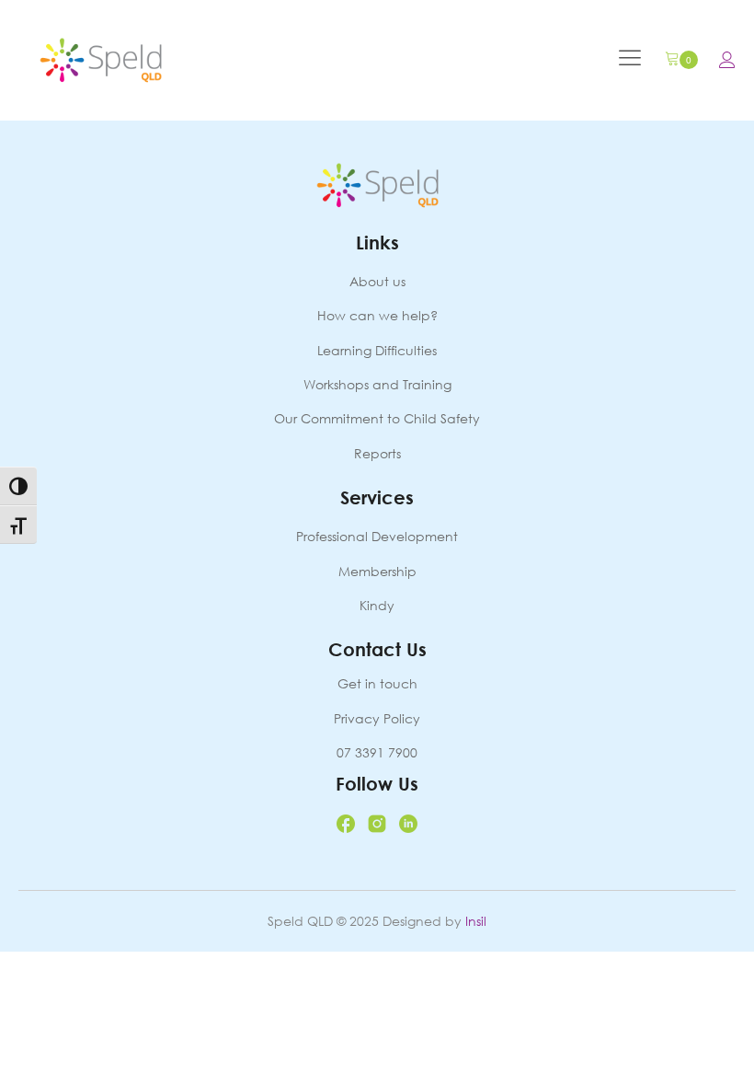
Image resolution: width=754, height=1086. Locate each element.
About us (377, 281)
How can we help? (377, 315)
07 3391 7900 (377, 752)
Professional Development (377, 536)
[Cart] (681, 60)
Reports (377, 453)
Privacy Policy (377, 718)
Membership (377, 571)
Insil (475, 921)
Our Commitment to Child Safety (377, 418)
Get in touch (377, 683)
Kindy (377, 605)
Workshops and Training (377, 384)
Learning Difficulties (377, 350)
